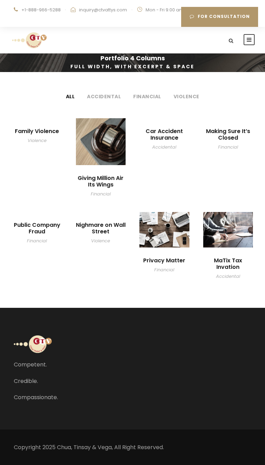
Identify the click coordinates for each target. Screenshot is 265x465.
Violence (186, 96)
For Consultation (224, 16)
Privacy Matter (164, 260)
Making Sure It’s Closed (228, 134)
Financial (147, 96)
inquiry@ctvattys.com (103, 10)
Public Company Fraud (37, 228)
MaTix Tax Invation (228, 263)
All (70, 96)
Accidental (104, 96)
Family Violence (37, 131)
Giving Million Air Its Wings (101, 181)
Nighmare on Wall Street (101, 228)
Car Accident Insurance (164, 134)
